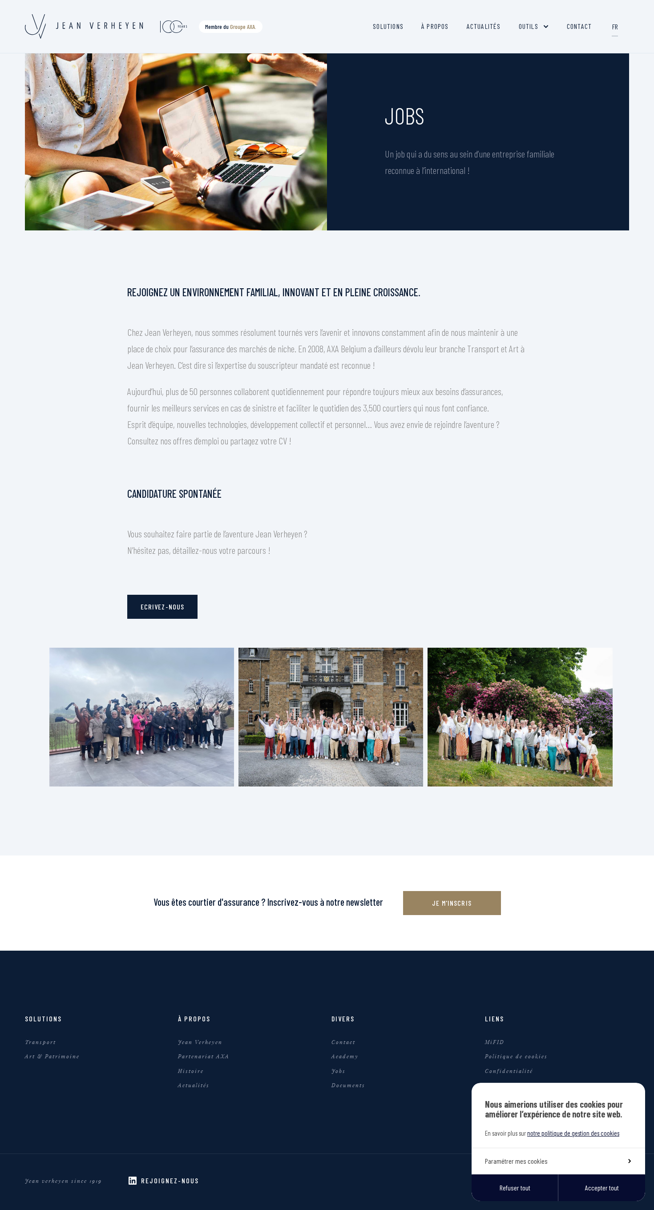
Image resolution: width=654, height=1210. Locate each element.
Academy (345, 1056)
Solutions (388, 25)
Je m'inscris (452, 903)
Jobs (338, 1070)
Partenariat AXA (204, 1056)
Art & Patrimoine (52, 1056)
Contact (579, 25)
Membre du (230, 26)
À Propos (435, 25)
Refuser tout (515, 1187)
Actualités (484, 25)
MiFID (495, 1041)
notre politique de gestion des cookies (573, 1133)
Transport (40, 1041)
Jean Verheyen (200, 1041)
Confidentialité (509, 1070)
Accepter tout (602, 1187)
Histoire (191, 1070)
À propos (194, 1018)
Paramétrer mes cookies (516, 1161)
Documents (348, 1085)
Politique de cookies (516, 1056)
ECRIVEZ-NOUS (163, 606)
